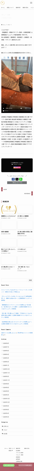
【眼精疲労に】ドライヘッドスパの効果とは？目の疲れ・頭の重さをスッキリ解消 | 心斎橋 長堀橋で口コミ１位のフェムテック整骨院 (16, 307)
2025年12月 (6, 369)
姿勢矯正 (18, 459)
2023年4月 (6, 413)
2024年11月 (6, 380)
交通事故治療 (19, 461)
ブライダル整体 (19, 452)
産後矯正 (18, 457)
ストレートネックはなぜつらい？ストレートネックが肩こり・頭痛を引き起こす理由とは (16, 291)
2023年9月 (6, 406)
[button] (13, 179)
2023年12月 (6, 398)
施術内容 (18, 448)
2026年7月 (6, 347)
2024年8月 (6, 384)
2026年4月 (6, 354)
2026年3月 (6, 358)
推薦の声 (11, 450)
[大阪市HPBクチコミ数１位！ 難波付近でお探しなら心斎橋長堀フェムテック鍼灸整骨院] (2, 3)
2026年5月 (6, 350)
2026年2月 (6, 362)
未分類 (5, 434)
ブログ (5, 430)
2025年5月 (6, 376)
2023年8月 (6, 409)
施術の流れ (26, 448)
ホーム (6, 448)
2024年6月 (6, 387)
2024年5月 (6, 391)
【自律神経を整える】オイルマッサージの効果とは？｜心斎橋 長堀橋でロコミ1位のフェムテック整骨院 (16, 323)
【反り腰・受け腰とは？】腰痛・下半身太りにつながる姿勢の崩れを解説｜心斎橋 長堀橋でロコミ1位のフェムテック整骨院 (16, 315)
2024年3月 (6, 395)
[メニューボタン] (31, 3)
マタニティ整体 (19, 455)
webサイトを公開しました (8, 333)
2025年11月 (6, 373)
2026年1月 (6, 365)
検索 (30, 280)
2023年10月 (6, 402)
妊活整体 (18, 450)
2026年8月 (6, 343)
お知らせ (5, 426)
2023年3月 (6, 417)
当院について (12, 448)
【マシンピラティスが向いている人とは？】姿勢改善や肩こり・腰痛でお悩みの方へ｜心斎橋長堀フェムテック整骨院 (16, 298)
